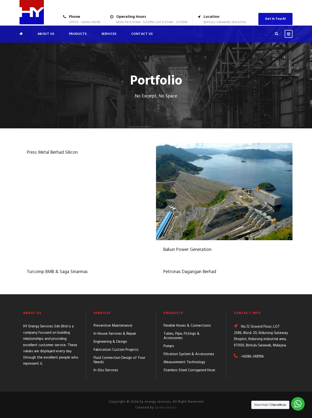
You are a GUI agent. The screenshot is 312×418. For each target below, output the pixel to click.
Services (109, 34)
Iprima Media (166, 407)
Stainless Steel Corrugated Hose (189, 370)
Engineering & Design (110, 342)
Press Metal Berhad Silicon (52, 152)
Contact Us (142, 34)
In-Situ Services (106, 370)
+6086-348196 (252, 357)
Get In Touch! (275, 18)
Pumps (169, 346)
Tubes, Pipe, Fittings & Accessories (182, 336)
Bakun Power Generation (224, 185)
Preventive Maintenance (113, 326)
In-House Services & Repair (115, 334)
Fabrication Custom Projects (116, 350)
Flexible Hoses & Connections (187, 326)
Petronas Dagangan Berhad (189, 272)
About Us (46, 34)
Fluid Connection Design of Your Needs (119, 360)
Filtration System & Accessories (189, 354)
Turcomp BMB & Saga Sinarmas (57, 272)
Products (78, 34)
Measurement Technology (184, 362)
